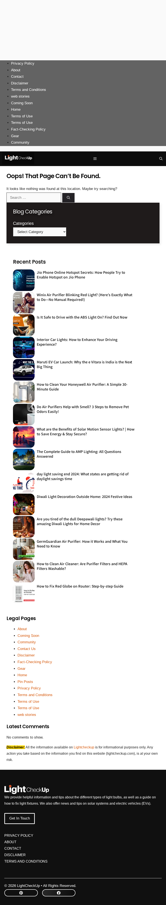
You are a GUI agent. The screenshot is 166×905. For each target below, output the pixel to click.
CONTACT (12, 848)
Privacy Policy (22, 63)
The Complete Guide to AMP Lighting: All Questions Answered (79, 454)
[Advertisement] (83, 30)
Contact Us (27, 649)
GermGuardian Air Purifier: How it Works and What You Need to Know (82, 544)
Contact (17, 77)
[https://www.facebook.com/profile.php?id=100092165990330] (59, 892)
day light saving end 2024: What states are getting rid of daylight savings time (83, 476)
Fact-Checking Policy (28, 129)
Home (16, 109)
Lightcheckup (84, 747)
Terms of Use (22, 116)
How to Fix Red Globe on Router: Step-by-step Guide (80, 586)
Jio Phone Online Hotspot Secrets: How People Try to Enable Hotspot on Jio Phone (81, 275)
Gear (15, 136)
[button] (161, 158)
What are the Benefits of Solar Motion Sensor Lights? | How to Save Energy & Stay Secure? (85, 431)
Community (20, 142)
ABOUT (10, 842)
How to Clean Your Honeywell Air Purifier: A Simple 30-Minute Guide (82, 387)
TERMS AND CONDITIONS (26, 861)
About (15, 70)
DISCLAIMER (15, 855)
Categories (23, 223)
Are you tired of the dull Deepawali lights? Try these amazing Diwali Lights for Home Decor (80, 521)
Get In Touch (19, 818)
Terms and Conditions (28, 90)
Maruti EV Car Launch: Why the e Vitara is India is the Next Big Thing (84, 364)
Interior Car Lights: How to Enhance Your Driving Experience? (77, 342)
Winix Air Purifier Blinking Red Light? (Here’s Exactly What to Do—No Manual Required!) (84, 297)
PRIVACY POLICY (18, 835)
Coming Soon (22, 103)
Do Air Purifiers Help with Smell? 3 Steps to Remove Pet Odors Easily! (83, 409)
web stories (20, 96)
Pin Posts (25, 682)
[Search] (68, 198)
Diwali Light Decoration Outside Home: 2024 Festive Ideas (84, 496)
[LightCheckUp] (18, 158)
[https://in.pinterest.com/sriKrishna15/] (21, 892)
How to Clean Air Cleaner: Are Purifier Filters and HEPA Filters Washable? (82, 566)
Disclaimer (19, 83)
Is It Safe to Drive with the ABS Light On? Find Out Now (82, 317)
